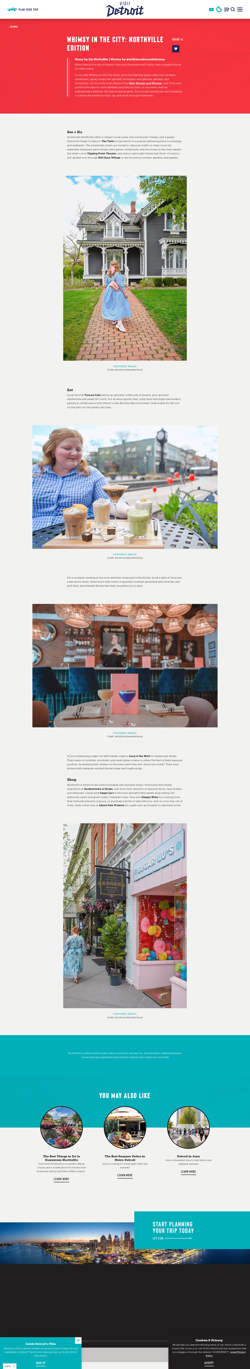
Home (14, 27)
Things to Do (118, 1286)
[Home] (125, 9)
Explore (114, 1292)
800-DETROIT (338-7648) (190, 1294)
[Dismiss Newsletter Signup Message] (78, 1340)
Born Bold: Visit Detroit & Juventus (154, 1307)
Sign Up (41, 1362)
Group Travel (152, 1321)
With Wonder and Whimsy (145, 83)
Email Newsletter (188, 1317)
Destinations (118, 1305)
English (7, 1366)
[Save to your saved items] (175, 48)
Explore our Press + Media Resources (152, 1298)
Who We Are (150, 1290)
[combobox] (9, 1366)
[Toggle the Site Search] (233, 9)
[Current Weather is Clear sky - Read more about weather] (219, 9)
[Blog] (226, 9)
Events (113, 1298)
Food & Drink (118, 1311)
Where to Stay (119, 1317)
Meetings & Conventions (152, 1280)
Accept (209, 1362)
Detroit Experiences (118, 1326)
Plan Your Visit (120, 1280)
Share (176, 39)
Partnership (151, 1286)
